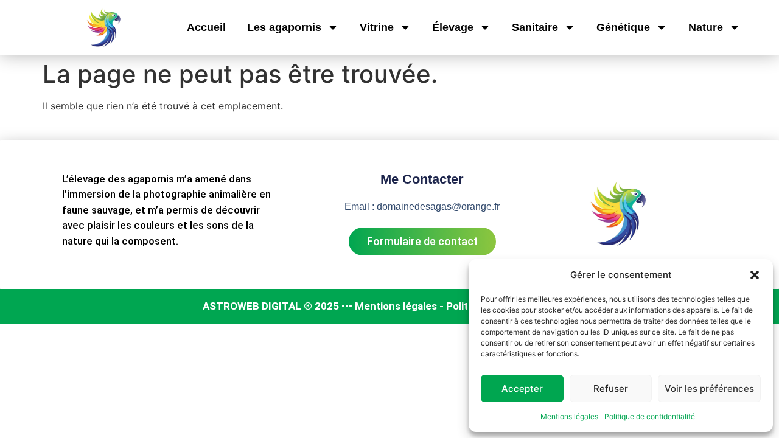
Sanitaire (535, 27)
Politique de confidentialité (649, 416)
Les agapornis (284, 27)
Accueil (206, 27)
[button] (755, 275)
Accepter (522, 388)
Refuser (610, 388)
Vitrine (377, 27)
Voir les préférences (709, 388)
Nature (705, 27)
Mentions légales (569, 416)
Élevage (452, 27)
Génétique (623, 27)
